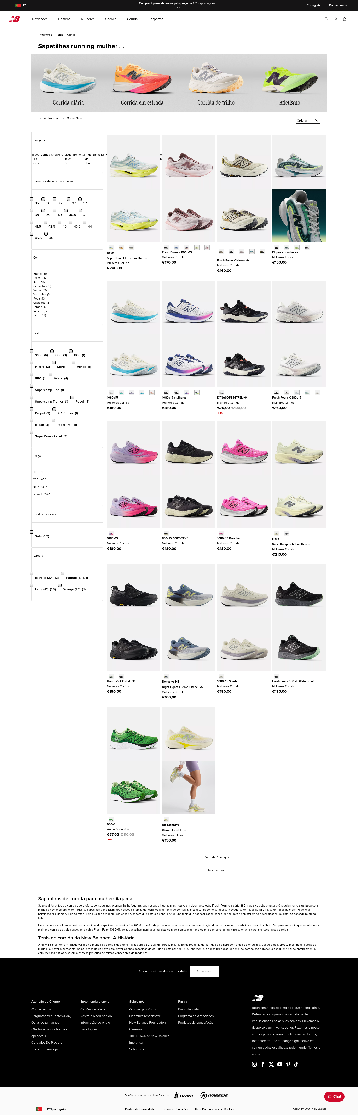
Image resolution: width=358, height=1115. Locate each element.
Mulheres (46, 34)
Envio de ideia (188, 1009)
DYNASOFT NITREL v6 (232, 397)
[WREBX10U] (276, 533)
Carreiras (135, 1029)
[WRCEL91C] (111, 247)
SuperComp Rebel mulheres (291, 544)
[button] (335, 19)
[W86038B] (176, 247)
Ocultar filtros (51, 118)
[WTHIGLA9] (111, 676)
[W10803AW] (166, 392)
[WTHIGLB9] (121, 676)
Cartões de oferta (92, 1009)
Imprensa (136, 1042)
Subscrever (204, 971)
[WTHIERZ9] (231, 251)
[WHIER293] (262, 251)
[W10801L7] (186, 392)
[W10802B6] (131, 392)
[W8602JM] (186, 247)
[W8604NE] (166, 247)
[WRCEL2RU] (121, 247)
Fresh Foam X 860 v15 (177, 252)
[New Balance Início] (16, 19)
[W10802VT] (111, 533)
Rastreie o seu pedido (96, 1016)
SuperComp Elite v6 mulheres (127, 258)
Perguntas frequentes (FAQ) (51, 1016)
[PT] (15, 5)
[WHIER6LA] (252, 251)
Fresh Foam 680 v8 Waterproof (293, 681)
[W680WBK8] (276, 676)
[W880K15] (276, 392)
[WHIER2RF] (241, 251)
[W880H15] (286, 392)
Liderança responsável (145, 1016)
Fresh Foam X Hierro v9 (233, 260)
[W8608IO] (197, 247)
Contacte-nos (41, 1009)
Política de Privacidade (140, 1109)
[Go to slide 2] (180, 8)
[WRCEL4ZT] (131, 247)
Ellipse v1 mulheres (285, 252)
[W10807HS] (121, 392)
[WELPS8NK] (296, 247)
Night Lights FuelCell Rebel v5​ (182, 687)
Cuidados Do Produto (46, 1042)
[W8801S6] (317, 392)
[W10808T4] (152, 392)
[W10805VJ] (141, 392)
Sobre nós (136, 1049)
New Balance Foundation (147, 1023)
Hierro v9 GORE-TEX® (121, 681)
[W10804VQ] (221, 676)
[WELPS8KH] (166, 819)
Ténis (59, 34)
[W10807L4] (111, 392)
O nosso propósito (142, 1009)
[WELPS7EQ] (307, 247)
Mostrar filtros (74, 118)
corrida (71, 905)
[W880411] (296, 392)
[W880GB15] (166, 533)
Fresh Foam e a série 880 (229, 905)
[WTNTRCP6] (221, 392)
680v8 (111, 824)
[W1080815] (176, 392)
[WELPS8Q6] (276, 247)
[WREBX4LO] (286, 533)
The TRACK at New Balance (149, 1036)
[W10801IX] (221, 533)
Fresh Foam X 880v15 (286, 397)
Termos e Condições (174, 1109)
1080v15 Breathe (228, 538)
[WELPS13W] (286, 247)
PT (56, 1109)
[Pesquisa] (326, 19)
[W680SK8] (111, 819)
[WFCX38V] (166, 676)
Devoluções (89, 1029)
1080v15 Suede (227, 681)
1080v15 (112, 397)
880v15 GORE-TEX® (175, 538)
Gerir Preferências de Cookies (214, 1109)
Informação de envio (95, 1023)
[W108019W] (197, 392)
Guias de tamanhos (45, 1023)
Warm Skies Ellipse (174, 830)
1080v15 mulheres (174, 397)
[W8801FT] (307, 392)
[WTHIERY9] (221, 251)
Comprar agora (205, 3)
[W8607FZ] (207, 247)
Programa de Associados (196, 1016)
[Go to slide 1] (178, 8)
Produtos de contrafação (195, 1023)
